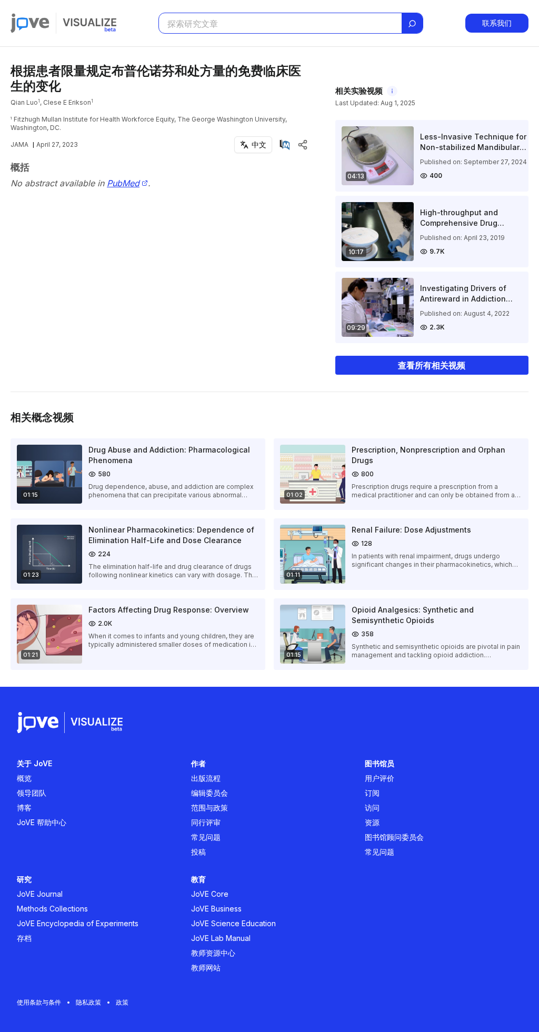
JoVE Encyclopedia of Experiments (77, 923)
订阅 (372, 792)
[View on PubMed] (284, 144)
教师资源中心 (213, 952)
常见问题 (206, 837)
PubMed (123, 183)
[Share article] (302, 144)
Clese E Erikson (67, 102)
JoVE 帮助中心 (41, 822)
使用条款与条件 (39, 1002)
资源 (372, 822)
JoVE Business (216, 908)
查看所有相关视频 (431, 365)
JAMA (19, 144)
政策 (122, 1002)
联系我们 (497, 22)
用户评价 (379, 778)
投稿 (198, 851)
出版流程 (206, 778)
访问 (372, 807)
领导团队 (31, 792)
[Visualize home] (89, 23)
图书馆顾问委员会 (394, 837)
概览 (24, 778)
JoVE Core (209, 893)
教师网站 (206, 967)
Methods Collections (52, 908)
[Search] (412, 23)
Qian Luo (24, 102)
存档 (24, 938)
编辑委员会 (209, 792)
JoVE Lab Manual (221, 938)
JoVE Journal (40, 893)
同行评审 (206, 822)
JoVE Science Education (233, 923)
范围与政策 (209, 807)
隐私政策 (88, 1002)
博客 (24, 807)
